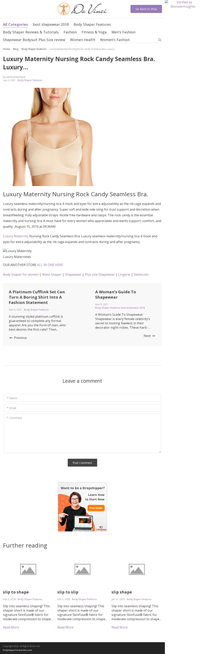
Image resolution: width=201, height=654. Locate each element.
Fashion (70, 32)
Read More (11, 627)
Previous (20, 338)
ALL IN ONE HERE (50, 265)
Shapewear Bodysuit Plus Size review (34, 39)
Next (148, 336)
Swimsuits (141, 274)
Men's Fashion (123, 32)
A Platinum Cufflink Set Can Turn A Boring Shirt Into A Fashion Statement (37, 297)
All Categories (15, 24)
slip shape (121, 592)
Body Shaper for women (21, 274)
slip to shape (16, 592)
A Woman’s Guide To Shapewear (115, 294)
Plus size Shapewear (100, 274)
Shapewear (73, 274)
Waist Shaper (52, 274)
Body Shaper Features (92, 24)
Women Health (82, 39)
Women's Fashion (115, 39)
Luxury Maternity (15, 236)
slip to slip (67, 592)
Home (6, 49)
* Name (12, 398)
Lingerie (124, 274)
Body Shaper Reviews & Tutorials (31, 32)
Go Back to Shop (146, 9)
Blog (15, 49)
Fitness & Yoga (94, 32)
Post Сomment (82, 463)
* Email (11, 408)
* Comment (14, 418)
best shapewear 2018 (51, 24)
